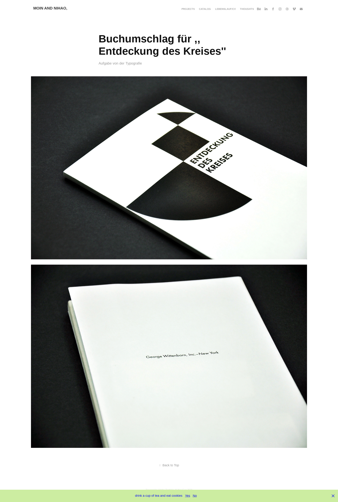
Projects (188, 9)
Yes (187, 495)
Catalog (205, 9)
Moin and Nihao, (50, 8)
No (195, 495)
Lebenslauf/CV (225, 9)
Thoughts (247, 9)
